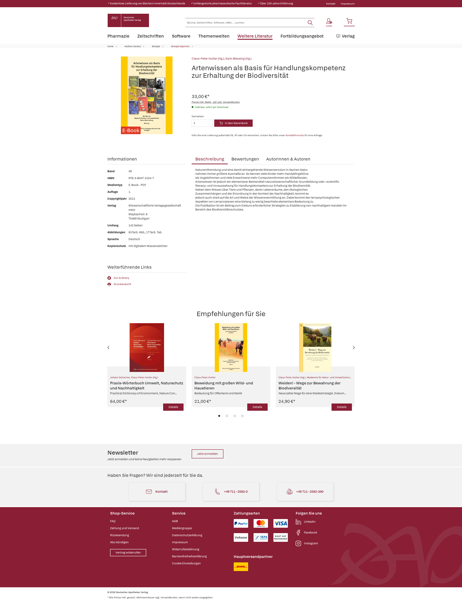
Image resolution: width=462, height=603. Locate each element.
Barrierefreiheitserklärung (189, 556)
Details (173, 407)
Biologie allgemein (180, 46)
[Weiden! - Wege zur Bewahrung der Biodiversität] (315, 347)
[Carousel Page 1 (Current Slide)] (219, 416)
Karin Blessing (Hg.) (238, 58)
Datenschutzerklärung (187, 535)
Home (110, 46)
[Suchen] (310, 22)
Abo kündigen (119, 542)
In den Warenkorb (236, 123)
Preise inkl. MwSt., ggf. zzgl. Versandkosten (216, 102)
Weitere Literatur (133, 46)
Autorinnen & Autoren (288, 159)
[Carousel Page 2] (227, 416)
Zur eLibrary (121, 278)
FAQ (113, 521)
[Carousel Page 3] (235, 416)
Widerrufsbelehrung (185, 549)
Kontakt (330, 3)
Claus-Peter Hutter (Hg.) (208, 58)
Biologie (156, 46)
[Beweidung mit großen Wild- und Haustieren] (231, 347)
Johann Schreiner (120, 377)
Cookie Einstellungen (186, 563)
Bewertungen (245, 159)
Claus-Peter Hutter (205, 377)
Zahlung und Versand (124, 528)
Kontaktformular (295, 135)
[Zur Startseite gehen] (128, 20)
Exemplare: (198, 116)
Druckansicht (122, 284)
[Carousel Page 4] (243, 416)
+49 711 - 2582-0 (236, 491)
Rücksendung (119, 535)
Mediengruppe (182, 528)
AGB (175, 521)
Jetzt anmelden (207, 454)
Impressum (348, 3)
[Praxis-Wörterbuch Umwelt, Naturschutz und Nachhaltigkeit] (146, 347)
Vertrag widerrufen (128, 552)
